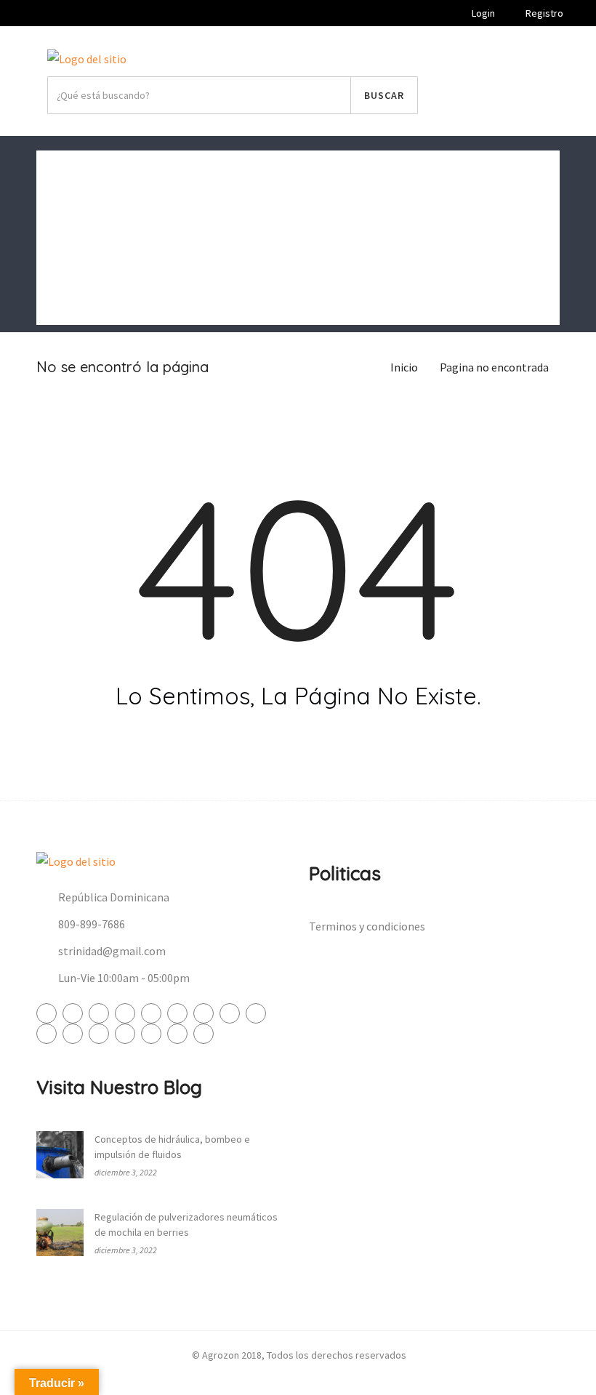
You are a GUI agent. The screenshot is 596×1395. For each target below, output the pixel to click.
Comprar (69, 202)
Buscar (384, 95)
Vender (499, 95)
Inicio (61, 167)
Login (482, 13)
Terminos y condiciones (367, 926)
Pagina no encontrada (494, 367)
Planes (64, 307)
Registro (543, 13)
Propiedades (78, 272)
